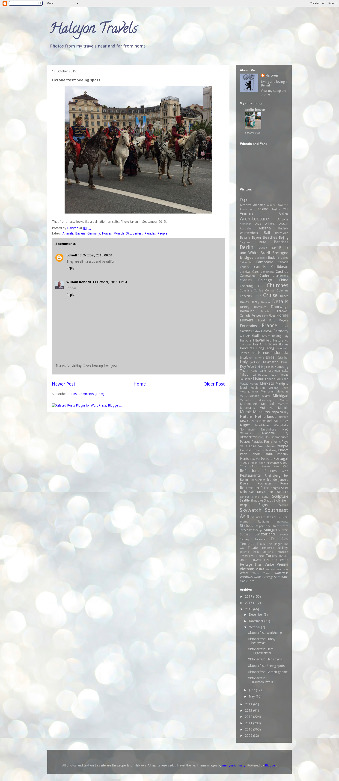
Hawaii (259, 340)
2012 (249, 717)
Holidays (271, 344)
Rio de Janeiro (277, 479)
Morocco (283, 404)
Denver (265, 302)
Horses (107, 233)
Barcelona (281, 233)
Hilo (268, 340)
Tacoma (260, 539)
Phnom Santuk (262, 454)
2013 (249, 710)
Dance (284, 296)
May (252, 696)
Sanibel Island (249, 496)
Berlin (246, 247)
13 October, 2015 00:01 (95, 255)
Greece (266, 336)
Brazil (265, 252)
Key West (248, 366)
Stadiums (263, 521)
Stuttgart (270, 530)
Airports (245, 205)
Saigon (275, 488)
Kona (254, 370)
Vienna (282, 564)
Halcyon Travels (93, 30)
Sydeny (284, 534)
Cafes (284, 257)
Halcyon (271, 75)
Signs (263, 504)
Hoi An (258, 344)
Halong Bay (280, 336)
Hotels (255, 353)
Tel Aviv (279, 539)
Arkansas (245, 224)
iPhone (259, 357)
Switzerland (265, 534)
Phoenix (282, 454)
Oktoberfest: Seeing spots (266, 666)
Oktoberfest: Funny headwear (261, 641)
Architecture (254, 219)
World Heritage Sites (267, 577)
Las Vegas (279, 374)
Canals (244, 267)
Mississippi (265, 400)
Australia (245, 228)
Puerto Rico (270, 466)
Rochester (264, 483)
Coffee (258, 290)
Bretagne (280, 252)
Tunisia (260, 556)
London (270, 379)
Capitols (259, 267)
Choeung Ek (251, 286)
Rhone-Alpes (257, 479)
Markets (267, 383)
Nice (285, 421)
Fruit (285, 326)
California (246, 262)
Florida (282, 315)
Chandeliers (280, 275)
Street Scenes (280, 526)
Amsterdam (247, 209)
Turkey (271, 555)
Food (261, 320)
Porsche (266, 458)
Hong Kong (265, 348)
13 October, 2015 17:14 (109, 282)
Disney (244, 307)
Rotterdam (249, 487)
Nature (246, 416)
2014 (249, 704)
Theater (253, 547)
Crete (257, 296)
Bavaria (80, 233)
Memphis (282, 391)
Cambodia (264, 262)
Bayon (256, 237)
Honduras (247, 348)
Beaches (270, 237)
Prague (244, 462)
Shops (268, 500)
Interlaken (246, 357)
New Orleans (249, 421)
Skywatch (251, 510)
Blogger (270, 765)
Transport (282, 551)
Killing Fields (266, 366)
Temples (247, 543)
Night (245, 425)
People (162, 233)
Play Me (255, 458)
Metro (243, 396)
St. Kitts (268, 517)
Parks (277, 441)
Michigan (280, 395)
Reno (285, 471)
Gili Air (245, 336)
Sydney (244, 539)
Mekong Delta (278, 387)
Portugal (280, 458)
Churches (277, 285)
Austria (265, 228)
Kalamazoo (270, 362)
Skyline (283, 505)
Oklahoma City (274, 433)
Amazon (282, 205)
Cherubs (246, 280)
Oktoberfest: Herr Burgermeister (260, 651)
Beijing (283, 237)
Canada (283, 262)
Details (280, 301)
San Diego (257, 492)
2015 (249, 609)
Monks (284, 400)
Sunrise (283, 530)
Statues (246, 525)
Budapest (261, 257)
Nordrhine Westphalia (271, 425)
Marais (254, 383)
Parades (150, 233)
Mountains (247, 408)
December (256, 614)
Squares (256, 517)
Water (244, 573)
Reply (70, 268)
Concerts (246, 296)
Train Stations (263, 551)
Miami (266, 396)
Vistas (260, 569)
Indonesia (279, 352)
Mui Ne (266, 408)
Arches (283, 213)
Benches (281, 242)
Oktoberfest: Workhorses (265, 633)
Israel (270, 357)
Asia (258, 224)
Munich (118, 233)
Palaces (245, 441)
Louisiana (282, 379)
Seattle (245, 500)
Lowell (71, 255)
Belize (262, 242)
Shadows (256, 500)
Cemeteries (247, 275)
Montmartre (248, 404)
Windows (246, 577)
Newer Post (63, 384)
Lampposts (260, 374)
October (255, 627)
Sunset (245, 534)
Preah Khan (257, 462)
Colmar (270, 290)
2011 (249, 723)
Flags (272, 315)
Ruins (265, 487)
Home (140, 384)
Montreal (267, 404)
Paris (268, 441)
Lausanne (246, 379)
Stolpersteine (263, 526)
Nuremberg (268, 429)
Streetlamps (248, 530)
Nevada (283, 417)
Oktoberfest (134, 233)
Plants (244, 458)
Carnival (245, 271)
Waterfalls (281, 573)
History (278, 340)
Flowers (246, 320)
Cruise (270, 295)
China (283, 280)
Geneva (266, 331)
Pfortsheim (246, 450)
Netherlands (265, 416)
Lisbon (258, 378)
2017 (249, 596)
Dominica (260, 307)
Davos (244, 302)
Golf (255, 335)
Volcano (271, 569)
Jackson (255, 362)
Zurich (250, 581)
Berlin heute (255, 110)
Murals (246, 412)
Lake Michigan (270, 370)
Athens (270, 224)
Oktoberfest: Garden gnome (268, 672)
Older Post (214, 384)
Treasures (246, 556)
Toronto (244, 551)
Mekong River (249, 391)
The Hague (274, 544)
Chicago (265, 280)
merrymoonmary (233, 765)
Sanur (265, 496)
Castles (282, 271)
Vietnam (247, 569)
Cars (255, 271)
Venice (269, 564)
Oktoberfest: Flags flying (265, 659)
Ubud (243, 560)
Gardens (246, 331)
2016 (249, 603)
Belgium (245, 242)
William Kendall (78, 282)
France (269, 325)
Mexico (254, 396)
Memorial (267, 391)
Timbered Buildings (275, 547)
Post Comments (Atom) (87, 394)
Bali (267, 232)
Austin (283, 224)
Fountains (248, 326)
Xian (242, 581)
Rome (284, 483)
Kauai (284, 362)
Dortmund (247, 311)
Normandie (247, 429)
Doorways (279, 306)
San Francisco (278, 492)
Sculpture (280, 496)
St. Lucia (279, 517)
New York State (270, 421)
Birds (273, 248)
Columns (282, 290)
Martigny (282, 383)
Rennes (270, 470)
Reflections (249, 470)
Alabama (259, 205)
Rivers (244, 483)
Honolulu (282, 348)
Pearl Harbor (266, 446)
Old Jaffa (263, 437)
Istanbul (283, 357)
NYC (285, 429)
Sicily (277, 500)
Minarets (245, 400)
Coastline (246, 290)
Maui (243, 387)
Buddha (273, 257)
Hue (266, 353)
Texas (261, 544)
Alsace (271, 205)
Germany (93, 233)
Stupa (259, 530)
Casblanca (267, 271)
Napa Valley (279, 412)
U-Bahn (283, 556)
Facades (266, 311)
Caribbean (279, 266)
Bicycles (262, 248)
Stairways (282, 521)
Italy (244, 361)
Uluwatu (256, 560)
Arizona (282, 219)
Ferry (265, 315)
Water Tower (262, 573)
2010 (249, 729)
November (256, 621)
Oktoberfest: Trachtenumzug (261, 680)
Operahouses (279, 437)
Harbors (245, 340)
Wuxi (284, 577)
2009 (249, 735)
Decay (255, 302)
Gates (256, 331)
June (252, 690)
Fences (256, 315)
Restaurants (250, 475)
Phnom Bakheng (266, 450)
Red (285, 466)
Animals (67, 233)
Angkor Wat (280, 209)
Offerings (246, 433)
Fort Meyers (278, 320)
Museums (261, 412)
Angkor (263, 209)
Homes (283, 344)
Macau (244, 383)
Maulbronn (258, 387)
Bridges (246, 257)
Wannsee (282, 569)
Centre (264, 275)
